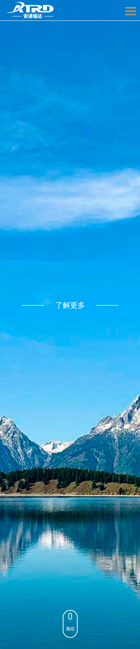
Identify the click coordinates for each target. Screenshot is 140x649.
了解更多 (70, 305)
